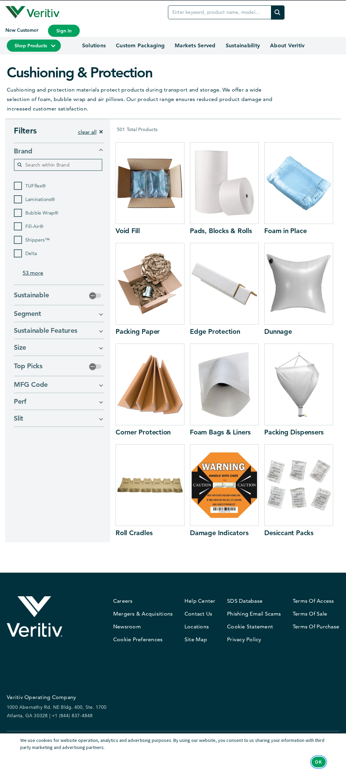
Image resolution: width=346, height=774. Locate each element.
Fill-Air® (34, 226)
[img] (277, 12)
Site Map (195, 639)
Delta (31, 253)
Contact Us (198, 613)
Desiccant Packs (289, 533)
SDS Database (245, 601)
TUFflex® (35, 186)
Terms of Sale (310, 613)
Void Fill (128, 231)
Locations (196, 626)
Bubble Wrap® (41, 213)
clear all (87, 132)
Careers (123, 601)
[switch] (95, 295)
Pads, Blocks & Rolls (221, 231)
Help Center (200, 601)
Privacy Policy (244, 639)
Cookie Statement (250, 626)
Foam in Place (285, 231)
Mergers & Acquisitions (143, 613)
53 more (33, 273)
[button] (59, 151)
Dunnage (278, 331)
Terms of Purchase (316, 626)
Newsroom (127, 626)
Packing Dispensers (294, 432)
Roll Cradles (134, 533)
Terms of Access (313, 601)
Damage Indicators (219, 533)
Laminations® (40, 199)
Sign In (64, 31)
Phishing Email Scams (254, 613)
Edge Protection (215, 331)
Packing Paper (138, 331)
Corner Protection (143, 432)
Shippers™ (37, 240)
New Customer (22, 30)
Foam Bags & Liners (220, 432)
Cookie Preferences (138, 639)
